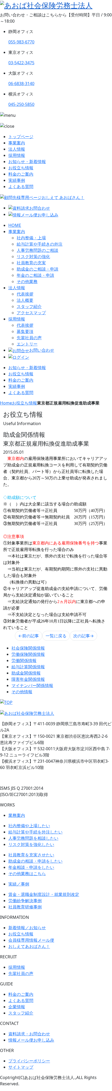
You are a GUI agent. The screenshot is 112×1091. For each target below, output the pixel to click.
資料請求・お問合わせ (29, 1034)
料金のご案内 (20, 174)
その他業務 (27, 281)
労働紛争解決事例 (25, 900)
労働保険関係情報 (28, 654)
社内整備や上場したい (29, 826)
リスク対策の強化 (33, 256)
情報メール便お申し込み (31, 1040)
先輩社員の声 (29, 338)
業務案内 (16, 815)
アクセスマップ (31, 313)
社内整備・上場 (31, 238)
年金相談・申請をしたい (31, 867)
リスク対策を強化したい (31, 844)
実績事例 (16, 180)
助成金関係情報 (26, 673)
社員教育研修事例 (25, 907)
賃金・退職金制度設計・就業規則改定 (43, 894)
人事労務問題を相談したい (33, 838)
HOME (14, 225)
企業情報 (16, 1007)
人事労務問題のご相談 (37, 250)
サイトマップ (20, 1067)
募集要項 (25, 331)
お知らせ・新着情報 (27, 161)
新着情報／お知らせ (27, 927)
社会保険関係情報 (28, 648)
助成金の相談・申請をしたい (35, 861)
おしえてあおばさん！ (29, 946)
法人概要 (25, 300)
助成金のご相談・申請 (37, 269)
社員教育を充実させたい (31, 855)
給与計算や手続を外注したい (35, 832)
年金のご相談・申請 (35, 275)
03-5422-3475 (21, 63)
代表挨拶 (25, 294)
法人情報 (16, 149)
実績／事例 (18, 884)
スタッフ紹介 (29, 306)
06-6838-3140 (21, 83)
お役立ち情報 (20, 168)
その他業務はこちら (27, 873)
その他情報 (21, 692)
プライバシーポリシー (29, 1061)
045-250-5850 (21, 104)
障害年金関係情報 (28, 679)
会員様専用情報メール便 (31, 940)
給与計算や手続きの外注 (40, 244)
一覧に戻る (56, 636)
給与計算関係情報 (28, 667)
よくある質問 (20, 186)
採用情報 (16, 155)
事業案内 (16, 143)
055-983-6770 (21, 42)
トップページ (20, 136)
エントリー (27, 344)
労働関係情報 (23, 660)
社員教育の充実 (31, 263)
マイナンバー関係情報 (32, 685)
